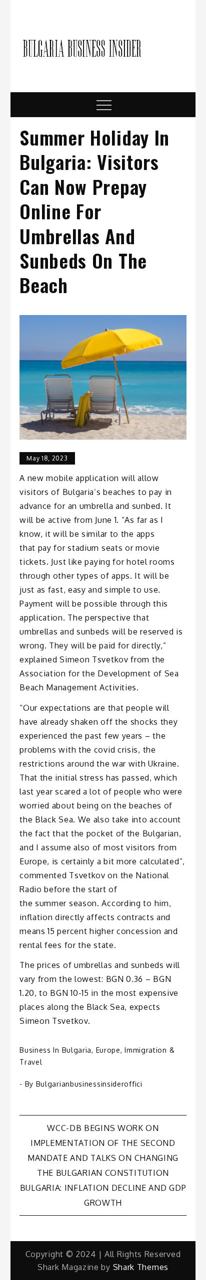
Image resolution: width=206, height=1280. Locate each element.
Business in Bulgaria (56, 1050)
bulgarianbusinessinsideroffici (89, 1084)
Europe (108, 1050)
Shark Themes (140, 1267)
